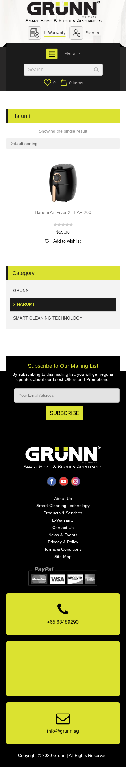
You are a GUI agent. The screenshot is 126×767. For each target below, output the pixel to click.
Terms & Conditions (63, 549)
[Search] (96, 69)
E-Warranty (54, 32)
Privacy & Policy (63, 541)
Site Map (63, 556)
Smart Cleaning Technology (47, 318)
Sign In (92, 32)
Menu (70, 53)
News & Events (62, 534)
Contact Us (63, 527)
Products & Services (62, 512)
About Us (63, 498)
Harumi (25, 304)
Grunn (21, 290)
